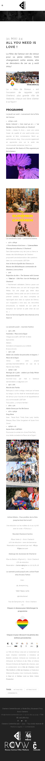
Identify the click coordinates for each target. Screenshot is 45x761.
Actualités (18, 689)
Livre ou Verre (33, 245)
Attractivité (31, 689)
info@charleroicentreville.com (11, 715)
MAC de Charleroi (23, 670)
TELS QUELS (10, 670)
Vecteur (19, 676)
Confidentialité (30, 727)
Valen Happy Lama (22, 591)
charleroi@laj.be (21, 565)
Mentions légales (16, 727)
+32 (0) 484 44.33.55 (31, 715)
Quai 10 (12, 278)
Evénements (12, 693)
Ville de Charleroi (28, 667)
